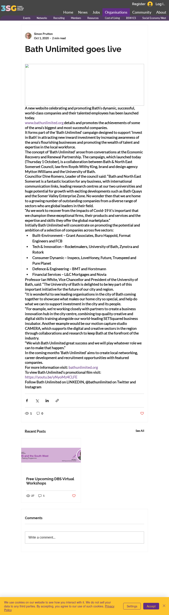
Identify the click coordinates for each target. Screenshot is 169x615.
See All (140, 430)
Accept (151, 606)
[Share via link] (57, 401)
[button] (142, 12)
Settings (132, 606)
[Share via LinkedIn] (47, 401)
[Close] (164, 606)
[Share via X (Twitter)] (37, 401)
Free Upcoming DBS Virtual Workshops (50, 481)
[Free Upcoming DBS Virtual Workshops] (51, 455)
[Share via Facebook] (27, 401)
